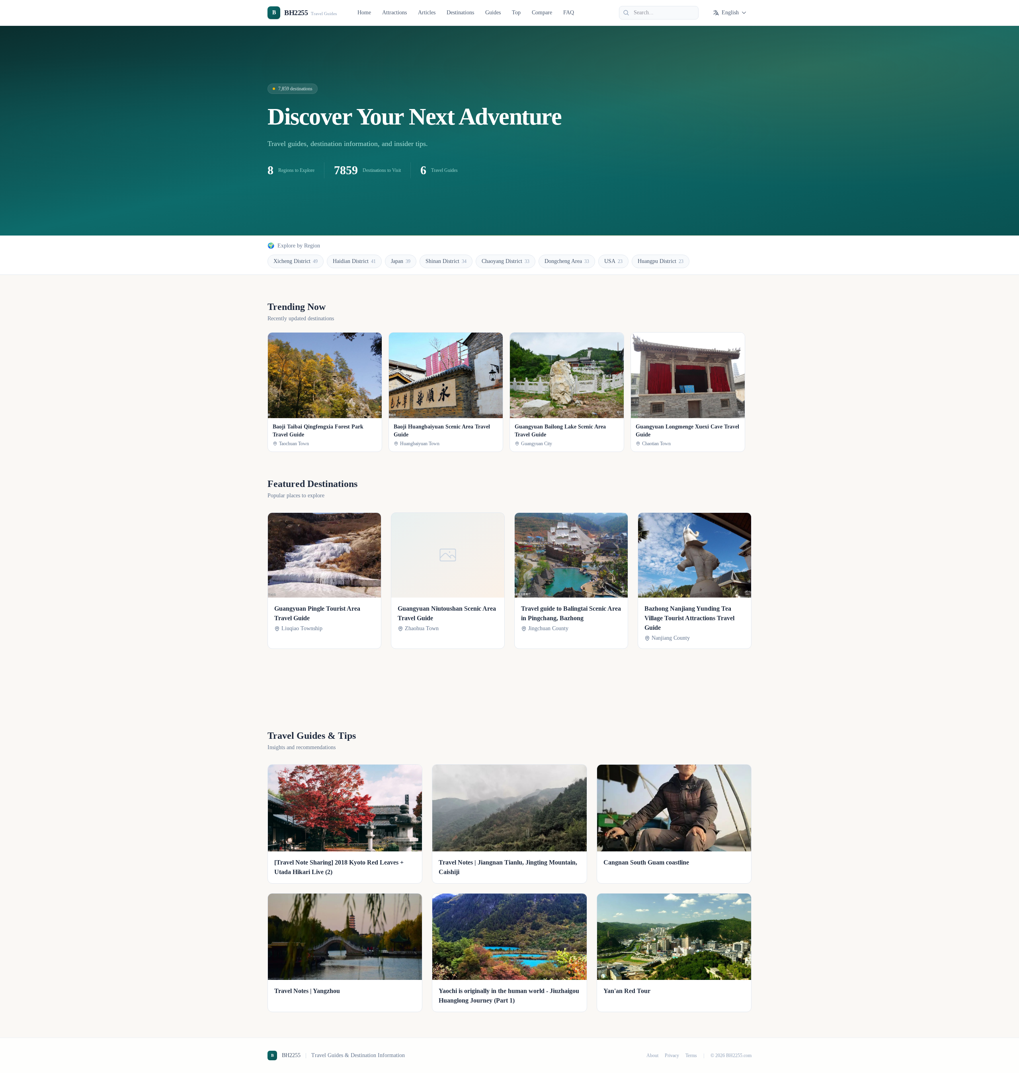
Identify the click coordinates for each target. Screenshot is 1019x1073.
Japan (400, 261)
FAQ (568, 13)
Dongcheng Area (567, 261)
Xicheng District (295, 261)
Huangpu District (660, 261)
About (652, 1055)
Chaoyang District (505, 261)
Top (516, 13)
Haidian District (354, 261)
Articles (426, 13)
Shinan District (446, 261)
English (730, 13)
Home (364, 13)
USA (613, 261)
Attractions (394, 13)
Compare (542, 13)
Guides (493, 13)
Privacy (672, 1055)
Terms (691, 1055)
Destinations (460, 13)
